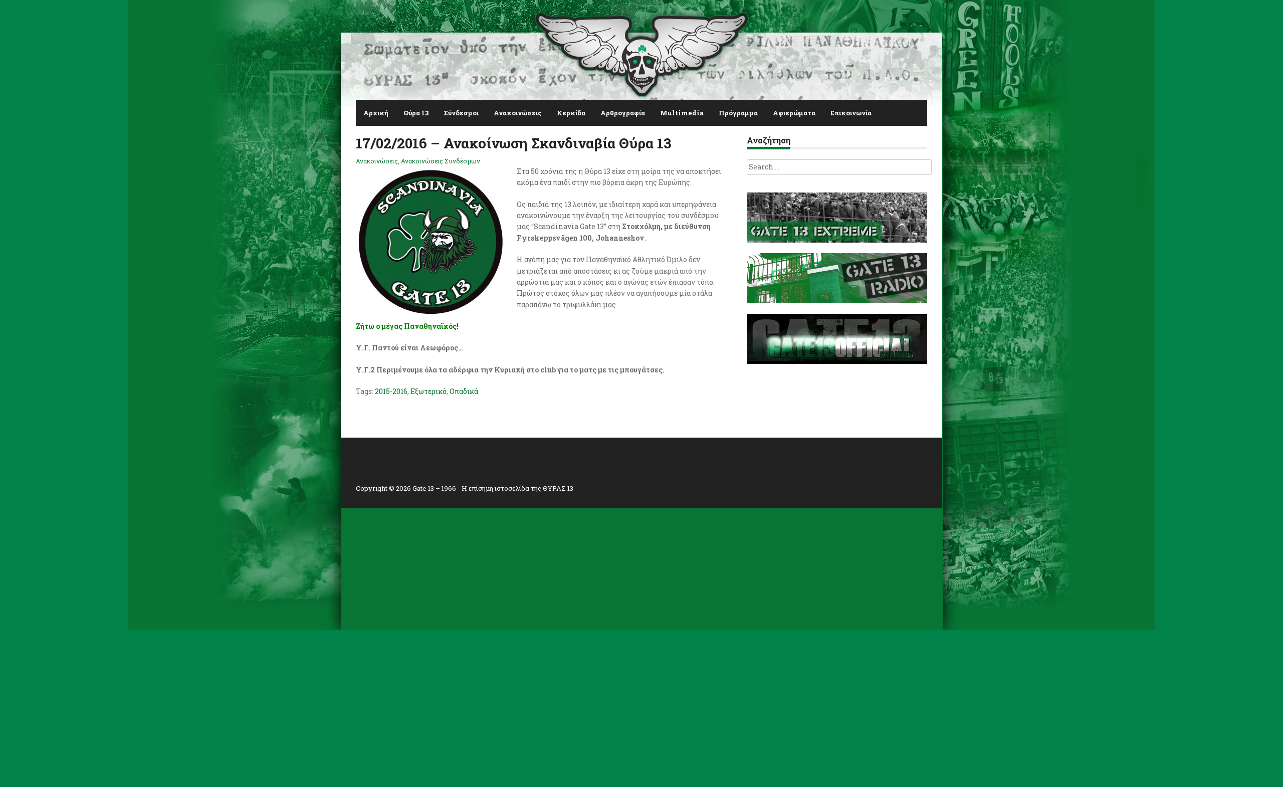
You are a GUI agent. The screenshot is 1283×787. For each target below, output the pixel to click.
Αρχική (375, 112)
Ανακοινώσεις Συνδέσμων (440, 161)
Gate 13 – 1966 (434, 488)
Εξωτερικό (428, 391)
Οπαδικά (464, 391)
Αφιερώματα (794, 112)
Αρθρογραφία (622, 112)
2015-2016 (391, 391)
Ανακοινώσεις (518, 112)
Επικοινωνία (851, 112)
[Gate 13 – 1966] (641, 52)
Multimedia (682, 112)
